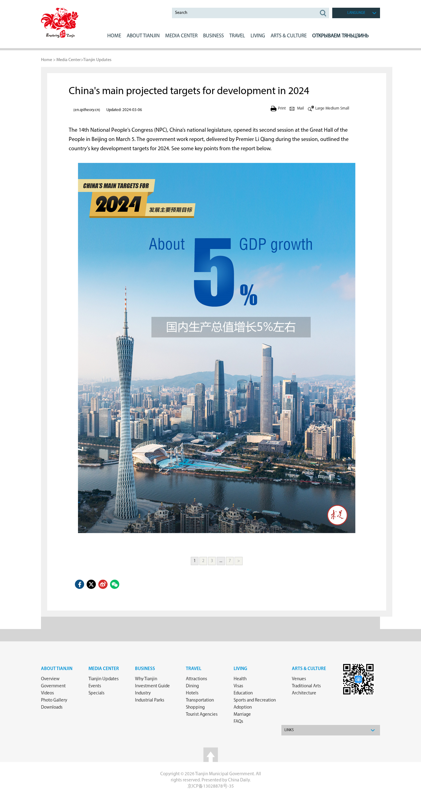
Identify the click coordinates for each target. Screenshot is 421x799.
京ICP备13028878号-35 (210, 786)
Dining (192, 686)
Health (240, 679)
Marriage (242, 714)
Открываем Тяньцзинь (340, 36)
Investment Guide (152, 686)
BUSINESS (213, 36)
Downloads (52, 707)
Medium (332, 108)
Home (114, 36)
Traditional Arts (306, 686)
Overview (50, 679)
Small (344, 108)
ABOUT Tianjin (143, 36)
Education (243, 693)
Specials (96, 693)
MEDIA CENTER (181, 36)
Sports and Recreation (255, 700)
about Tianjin (56, 669)
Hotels (192, 693)
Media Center (68, 60)
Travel (237, 36)
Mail (300, 108)
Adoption (243, 707)
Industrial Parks (149, 700)
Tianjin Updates (97, 60)
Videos (47, 693)
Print (282, 108)
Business (145, 669)
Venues (299, 679)
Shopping (195, 707)
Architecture (304, 693)
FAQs (238, 721)
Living (240, 669)
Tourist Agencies (202, 714)
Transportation (200, 700)
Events (94, 686)
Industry (143, 693)
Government (53, 686)
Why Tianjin (146, 679)
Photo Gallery (54, 700)
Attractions (196, 679)
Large (320, 108)
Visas (238, 686)
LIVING (258, 36)
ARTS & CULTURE (289, 36)
